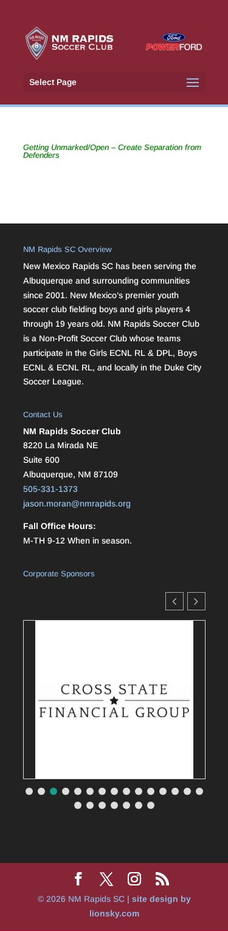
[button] (196, 601)
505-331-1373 (50, 489)
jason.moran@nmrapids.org (77, 503)
